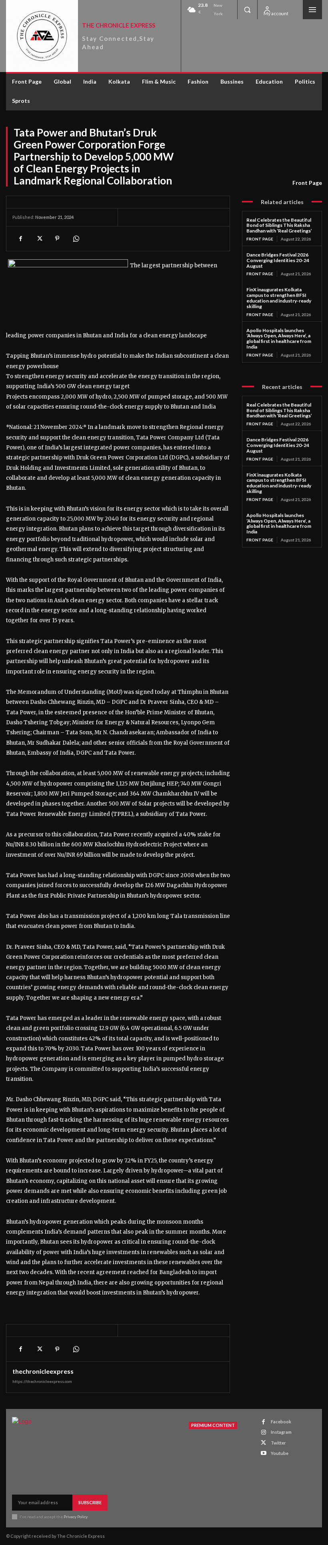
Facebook (281, 1421)
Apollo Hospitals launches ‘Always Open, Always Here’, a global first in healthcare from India (278, 338)
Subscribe (90, 1502)
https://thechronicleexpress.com (42, 1381)
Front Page (307, 182)
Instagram (281, 1432)
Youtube (279, 1453)
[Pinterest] (57, 238)
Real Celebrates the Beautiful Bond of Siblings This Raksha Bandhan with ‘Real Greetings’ (279, 225)
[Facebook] (20, 238)
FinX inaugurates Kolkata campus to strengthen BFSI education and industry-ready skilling (278, 298)
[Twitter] (39, 238)
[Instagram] (263, 1432)
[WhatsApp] (76, 238)
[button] (247, 9)
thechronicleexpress (43, 1371)
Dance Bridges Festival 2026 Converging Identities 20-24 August (277, 260)
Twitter (278, 1442)
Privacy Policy (75, 1516)
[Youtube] (263, 1453)
